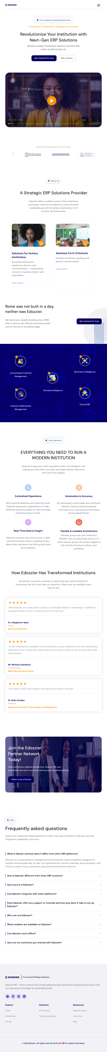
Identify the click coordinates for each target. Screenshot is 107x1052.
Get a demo (67, 58)
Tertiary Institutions (47, 1016)
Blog (75, 1021)
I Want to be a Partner (21, 779)
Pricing (8, 1021)
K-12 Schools (44, 1010)
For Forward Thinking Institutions (36, 977)
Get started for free (44, 58)
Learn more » (18, 283)
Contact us (77, 1016)
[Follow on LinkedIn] (7, 996)
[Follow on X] (18, 996)
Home (7, 1010)
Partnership (10, 1016)
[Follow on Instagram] (24, 996)
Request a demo (80, 1010)
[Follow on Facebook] (13, 996)
